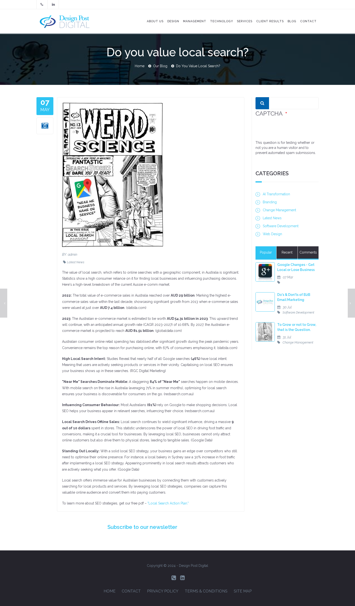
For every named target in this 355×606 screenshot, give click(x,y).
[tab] (266, 253)
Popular (266, 252)
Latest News (75, 262)
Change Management (279, 210)
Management (194, 21)
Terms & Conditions (206, 591)
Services (244, 21)
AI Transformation (276, 194)
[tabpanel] (287, 306)
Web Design (272, 234)
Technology (221, 21)
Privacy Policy (162, 591)
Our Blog (160, 66)
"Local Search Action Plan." (168, 503)
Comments (308, 252)
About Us (155, 21)
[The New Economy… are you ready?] (3, 303)
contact (308, 21)
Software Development (280, 226)
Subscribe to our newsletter (142, 527)
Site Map (243, 591)
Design (173, 21)
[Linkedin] (182, 578)
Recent (287, 252)
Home (139, 66)
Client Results (270, 21)
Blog (292, 21)
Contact (131, 591)
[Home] (67, 21)
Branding (270, 202)
